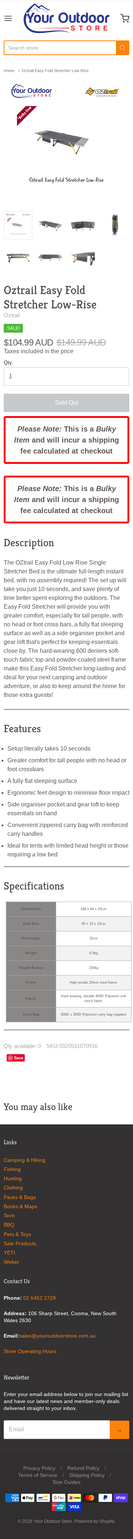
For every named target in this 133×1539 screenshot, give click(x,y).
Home (9, 70)
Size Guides (66, 1482)
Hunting (13, 1178)
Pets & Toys (17, 1234)
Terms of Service (37, 1475)
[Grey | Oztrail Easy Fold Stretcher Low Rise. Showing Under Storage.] (18, 257)
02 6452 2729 (39, 1298)
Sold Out (66, 403)
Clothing (13, 1188)
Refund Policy (83, 1468)
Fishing (12, 1169)
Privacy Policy (39, 1468)
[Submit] (122, 47)
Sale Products (20, 1243)
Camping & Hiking (24, 1160)
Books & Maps (20, 1206)
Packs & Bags (20, 1197)
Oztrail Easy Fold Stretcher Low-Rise (55, 70)
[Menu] (14, 18)
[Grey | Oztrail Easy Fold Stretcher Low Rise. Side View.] (50, 257)
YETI (9, 1253)
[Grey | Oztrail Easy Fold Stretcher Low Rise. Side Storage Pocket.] (82, 257)
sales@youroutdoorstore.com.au (57, 1336)
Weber (11, 1262)
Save (18, 1057)
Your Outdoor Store (53, 1521)
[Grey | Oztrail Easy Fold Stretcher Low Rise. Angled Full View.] (50, 225)
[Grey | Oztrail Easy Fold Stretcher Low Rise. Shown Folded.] (114, 225)
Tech (9, 1215)
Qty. (8, 362)
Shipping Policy (87, 1475)
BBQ (9, 1225)
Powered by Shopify (94, 1521)
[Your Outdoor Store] (66, 18)
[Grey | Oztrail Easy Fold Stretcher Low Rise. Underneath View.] (82, 225)
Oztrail (12, 315)
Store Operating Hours (30, 1351)
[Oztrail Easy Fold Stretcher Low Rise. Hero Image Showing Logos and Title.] (18, 225)
